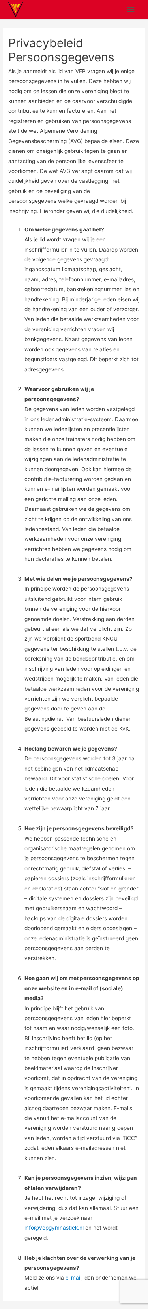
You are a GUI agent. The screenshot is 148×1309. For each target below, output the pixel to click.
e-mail (73, 1277)
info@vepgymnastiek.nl (54, 1228)
